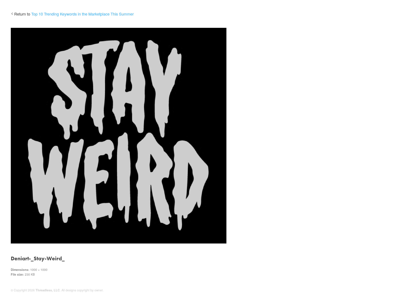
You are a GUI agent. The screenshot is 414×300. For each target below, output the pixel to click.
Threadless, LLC (48, 290)
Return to (74, 14)
